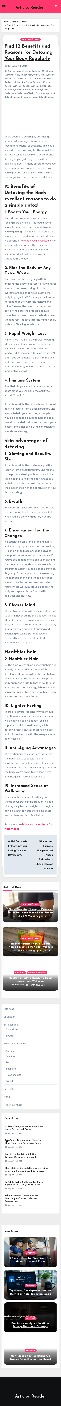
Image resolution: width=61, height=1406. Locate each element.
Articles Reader (30, 8)
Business (20, 972)
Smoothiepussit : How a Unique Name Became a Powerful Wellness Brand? (30, 947)
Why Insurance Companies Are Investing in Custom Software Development (21, 1199)
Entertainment (12, 1024)
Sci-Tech (9, 1089)
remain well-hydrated (36, 240)
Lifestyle (9, 1051)
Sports (9, 1035)
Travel (9, 1081)
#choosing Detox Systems (27, 82)
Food (9, 1062)
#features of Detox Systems (30, 93)
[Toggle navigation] (3, 6)
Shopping (11, 1068)
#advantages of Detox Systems (23, 71)
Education (9, 1016)
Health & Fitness (31, 39)
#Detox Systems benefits (17, 89)
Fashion (10, 1056)
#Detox (46, 82)
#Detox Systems (12, 86)
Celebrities (12, 1029)
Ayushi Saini (18, 984)
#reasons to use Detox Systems (37, 97)
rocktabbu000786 (22, 916)
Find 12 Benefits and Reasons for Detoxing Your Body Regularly (28, 52)
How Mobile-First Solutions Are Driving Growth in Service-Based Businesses (30, 1359)
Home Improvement (15, 1043)
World (7, 1097)
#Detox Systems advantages (38, 86)
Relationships (13, 1075)
